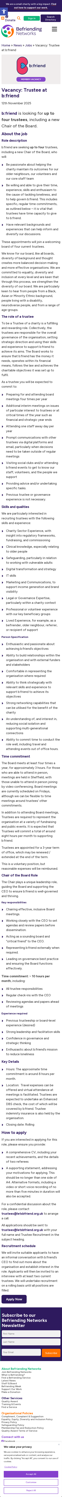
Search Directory (50, 18)
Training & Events (11, 1404)
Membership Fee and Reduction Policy (23, 1427)
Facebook (9, 1441)
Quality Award (10, 1401)
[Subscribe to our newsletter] (2, 18)
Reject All (31, 1490)
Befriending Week (11, 1386)
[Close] (59, 1444)
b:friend (9, 113)
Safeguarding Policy (13, 1425)
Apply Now (14, 1299)
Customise (31, 1482)
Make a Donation (11, 1392)
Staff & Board (9, 1383)
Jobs (28, 45)
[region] (31, 1469)
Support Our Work (12, 1389)
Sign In (32, 18)
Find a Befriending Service (16, 1377)
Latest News (9, 1380)
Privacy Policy (9, 1422)
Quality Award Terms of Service (19, 1430)
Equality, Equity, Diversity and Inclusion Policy (27, 1419)
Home (6, 45)
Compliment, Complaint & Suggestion (22, 1416)
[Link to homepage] (21, 31)
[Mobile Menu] (54, 29)
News (18, 45)
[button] (4, 11)
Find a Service (9, 1407)
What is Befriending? (13, 1374)
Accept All (31, 1474)
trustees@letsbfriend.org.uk (22, 1230)
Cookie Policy (10, 1467)
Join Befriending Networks (16, 1372)
